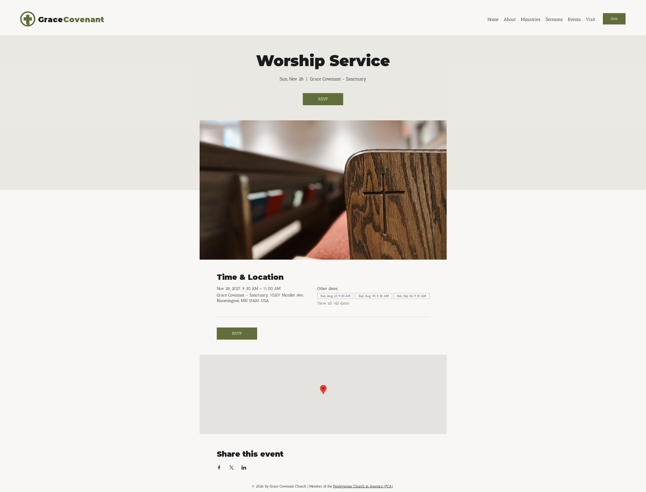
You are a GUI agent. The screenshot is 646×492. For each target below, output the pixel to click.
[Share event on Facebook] (219, 468)
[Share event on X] (231, 468)
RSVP (323, 99)
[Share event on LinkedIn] (243, 468)
